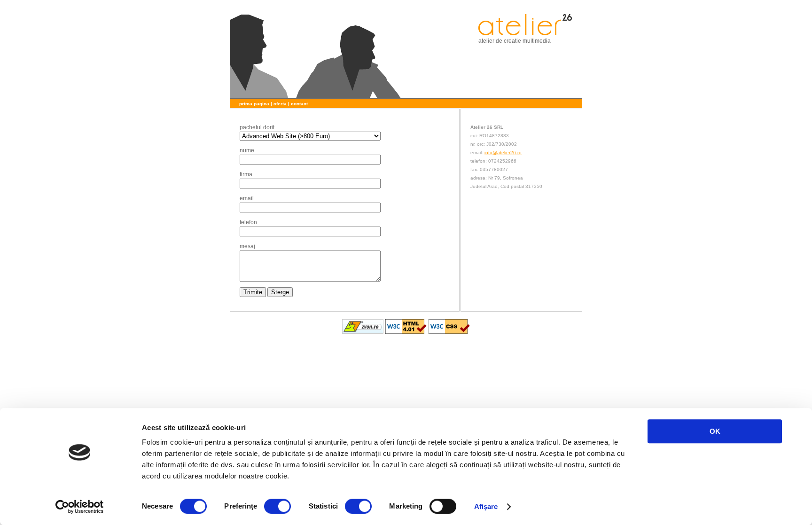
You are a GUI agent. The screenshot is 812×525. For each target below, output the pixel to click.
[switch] (277, 506)
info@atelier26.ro (503, 152)
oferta (280, 103)
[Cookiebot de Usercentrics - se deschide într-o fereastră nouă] (80, 507)
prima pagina (254, 103)
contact (299, 103)
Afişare (486, 506)
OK (715, 431)
